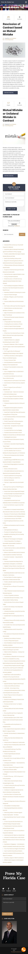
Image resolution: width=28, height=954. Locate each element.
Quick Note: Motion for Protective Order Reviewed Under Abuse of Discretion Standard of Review (13, 797)
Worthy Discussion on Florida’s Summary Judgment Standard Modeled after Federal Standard (12, 281)
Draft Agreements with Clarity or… (11, 529)
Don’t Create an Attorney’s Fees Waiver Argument (14, 306)
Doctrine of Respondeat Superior (11, 640)
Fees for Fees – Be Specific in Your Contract (13, 425)
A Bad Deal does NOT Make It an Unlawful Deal (14, 835)
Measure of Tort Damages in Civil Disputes (13, 538)
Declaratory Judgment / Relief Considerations (14, 857)
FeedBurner (17, 226)
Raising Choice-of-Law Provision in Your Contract (14, 380)
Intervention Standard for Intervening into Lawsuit (14, 292)
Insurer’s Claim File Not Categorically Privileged (14, 491)
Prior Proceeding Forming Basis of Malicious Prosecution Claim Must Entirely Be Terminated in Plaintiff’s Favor (13, 288)
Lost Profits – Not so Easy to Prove (11, 688)
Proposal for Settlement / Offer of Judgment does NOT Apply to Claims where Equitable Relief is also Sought (14, 346)
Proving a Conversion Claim (10, 360)
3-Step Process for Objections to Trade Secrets (14, 742)
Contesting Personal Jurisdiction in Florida (13, 324)
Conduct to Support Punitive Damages (12, 326)
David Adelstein (12, 38)
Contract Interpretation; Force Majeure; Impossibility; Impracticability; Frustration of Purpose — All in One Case (12, 543)
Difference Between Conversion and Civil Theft (14, 448)
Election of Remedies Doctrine (10, 468)
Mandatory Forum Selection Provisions (12, 638)
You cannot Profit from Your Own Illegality (13, 430)
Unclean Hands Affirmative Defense (12, 685)
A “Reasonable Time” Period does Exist (12, 321)
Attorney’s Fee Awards (9, 480)
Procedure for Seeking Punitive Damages (13, 532)
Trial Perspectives (9, 39)
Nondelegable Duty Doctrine (10, 437)
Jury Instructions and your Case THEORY (12, 518)
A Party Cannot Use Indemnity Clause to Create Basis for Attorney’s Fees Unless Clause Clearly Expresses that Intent (13, 335)
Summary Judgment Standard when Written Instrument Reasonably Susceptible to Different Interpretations (13, 399)
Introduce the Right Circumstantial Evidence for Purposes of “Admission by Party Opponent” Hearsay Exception (13, 496)
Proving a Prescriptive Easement (11, 276)
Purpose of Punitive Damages (10, 294)
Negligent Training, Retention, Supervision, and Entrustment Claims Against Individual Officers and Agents (14, 568)
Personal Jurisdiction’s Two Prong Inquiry (13, 475)
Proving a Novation (8, 428)
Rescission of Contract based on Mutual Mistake (14, 514)
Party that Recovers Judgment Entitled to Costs (14, 274)
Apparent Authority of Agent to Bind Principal (14, 683)
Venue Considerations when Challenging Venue (14, 516)
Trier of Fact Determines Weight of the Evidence (14, 848)
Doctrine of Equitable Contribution (11, 595)
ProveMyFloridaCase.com (16, 951)
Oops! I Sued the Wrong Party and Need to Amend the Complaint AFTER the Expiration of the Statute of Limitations (13, 853)
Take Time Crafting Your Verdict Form (12, 477)
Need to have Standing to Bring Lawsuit (12, 258)
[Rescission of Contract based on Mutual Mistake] (14, 50)
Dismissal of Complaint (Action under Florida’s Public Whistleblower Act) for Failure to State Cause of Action (14, 840)
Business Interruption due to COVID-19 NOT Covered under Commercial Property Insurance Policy (13, 720)
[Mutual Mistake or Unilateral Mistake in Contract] (14, 136)
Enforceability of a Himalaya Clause (11, 805)
